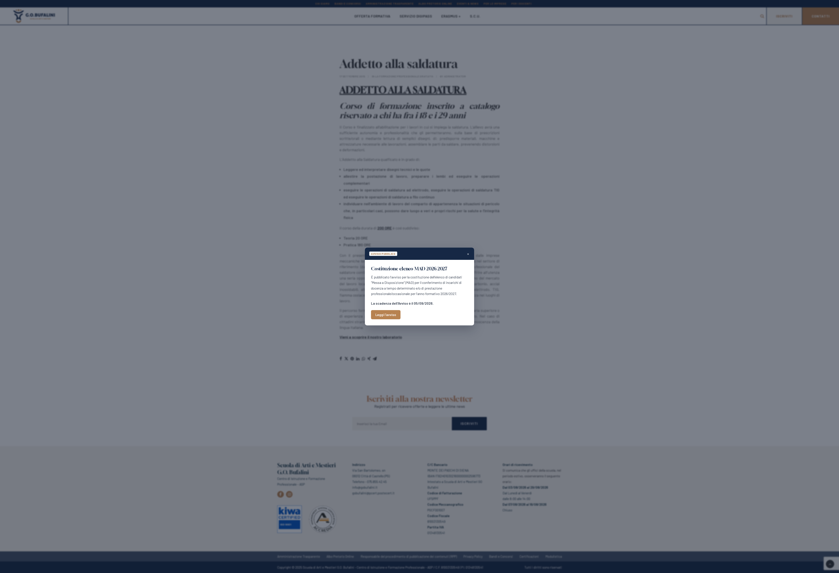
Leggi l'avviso (385, 315)
